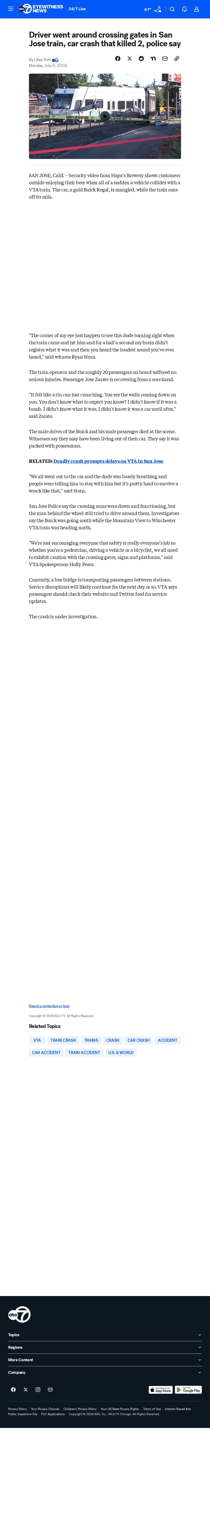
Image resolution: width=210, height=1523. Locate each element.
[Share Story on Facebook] (117, 58)
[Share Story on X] (129, 58)
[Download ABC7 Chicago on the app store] (161, 1390)
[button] (10, 9)
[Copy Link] (176, 58)
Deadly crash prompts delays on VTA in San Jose (108, 460)
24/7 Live (77, 9)
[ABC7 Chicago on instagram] (38, 1390)
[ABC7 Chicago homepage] (41, 9)
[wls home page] (19, 1314)
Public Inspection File (22, 1414)
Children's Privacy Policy (80, 1409)
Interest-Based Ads (178, 1409)
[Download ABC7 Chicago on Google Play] (188, 1390)
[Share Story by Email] (165, 58)
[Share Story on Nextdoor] (153, 58)
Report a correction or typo (49, 1006)
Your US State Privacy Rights (120, 1409)
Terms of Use (152, 1409)
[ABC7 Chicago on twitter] (25, 1390)
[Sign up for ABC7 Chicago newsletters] (50, 1390)
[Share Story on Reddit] (141, 58)
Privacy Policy (17, 1409)
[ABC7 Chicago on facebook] (13, 1390)
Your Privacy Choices (45, 1409)
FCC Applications (53, 1414)
